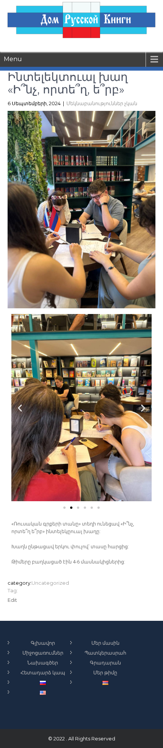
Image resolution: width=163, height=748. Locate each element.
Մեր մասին (105, 643)
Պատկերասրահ (105, 653)
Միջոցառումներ (42, 653)
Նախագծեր (42, 663)
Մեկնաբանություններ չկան (101, 103)
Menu (13, 59)
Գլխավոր (43, 643)
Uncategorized (50, 583)
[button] (64, 508)
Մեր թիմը (105, 672)
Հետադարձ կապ (42, 672)
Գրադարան (105, 663)
